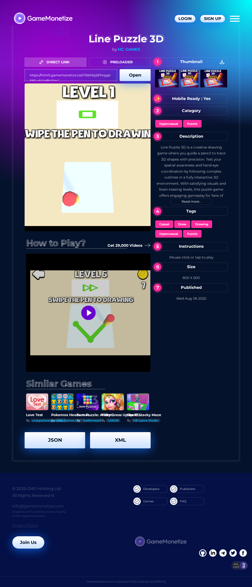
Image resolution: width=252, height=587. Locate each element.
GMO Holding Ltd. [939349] (147, 581)
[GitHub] (243, 553)
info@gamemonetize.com (38, 506)
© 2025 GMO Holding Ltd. (37, 488)
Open (135, 75)
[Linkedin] (223, 553)
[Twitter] (233, 553)
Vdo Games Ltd (68, 420)
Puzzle (192, 124)
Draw (182, 224)
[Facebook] (202, 553)
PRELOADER (121, 62)
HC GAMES (129, 49)
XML (120, 440)
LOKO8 (113, 420)
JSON (55, 440)
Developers (151, 489)
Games (148, 501)
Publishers (187, 489)
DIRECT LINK (57, 62)
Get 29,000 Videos (123, 245)
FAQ (183, 501)
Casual (164, 224)
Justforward (92, 420)
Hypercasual (168, 124)
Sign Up (212, 18)
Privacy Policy (25, 525)
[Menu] (235, 19)
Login (185, 18)
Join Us (28, 542)
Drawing (201, 224)
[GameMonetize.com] (43, 18)
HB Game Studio (145, 420)
